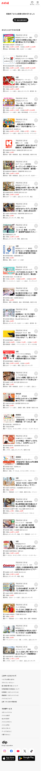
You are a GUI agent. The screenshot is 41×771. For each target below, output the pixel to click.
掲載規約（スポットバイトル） (10, 695)
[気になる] (36, 36)
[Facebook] (11, 751)
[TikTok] (31, 751)
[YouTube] (18, 751)
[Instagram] (5, 751)
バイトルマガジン (7, 722)
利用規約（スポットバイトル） (10, 692)
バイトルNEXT (6, 715)
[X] (25, 751)
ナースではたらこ (7, 731)
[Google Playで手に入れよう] (26, 758)
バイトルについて (7, 698)
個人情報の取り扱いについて (10, 686)
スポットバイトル (7, 712)
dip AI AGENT (5, 718)
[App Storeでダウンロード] (8, 758)
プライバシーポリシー (8, 682)
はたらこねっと (6, 728)
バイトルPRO (5, 725)
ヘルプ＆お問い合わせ (8, 679)
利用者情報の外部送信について (10, 689)
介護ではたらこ (6, 734)
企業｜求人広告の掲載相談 (9, 702)
